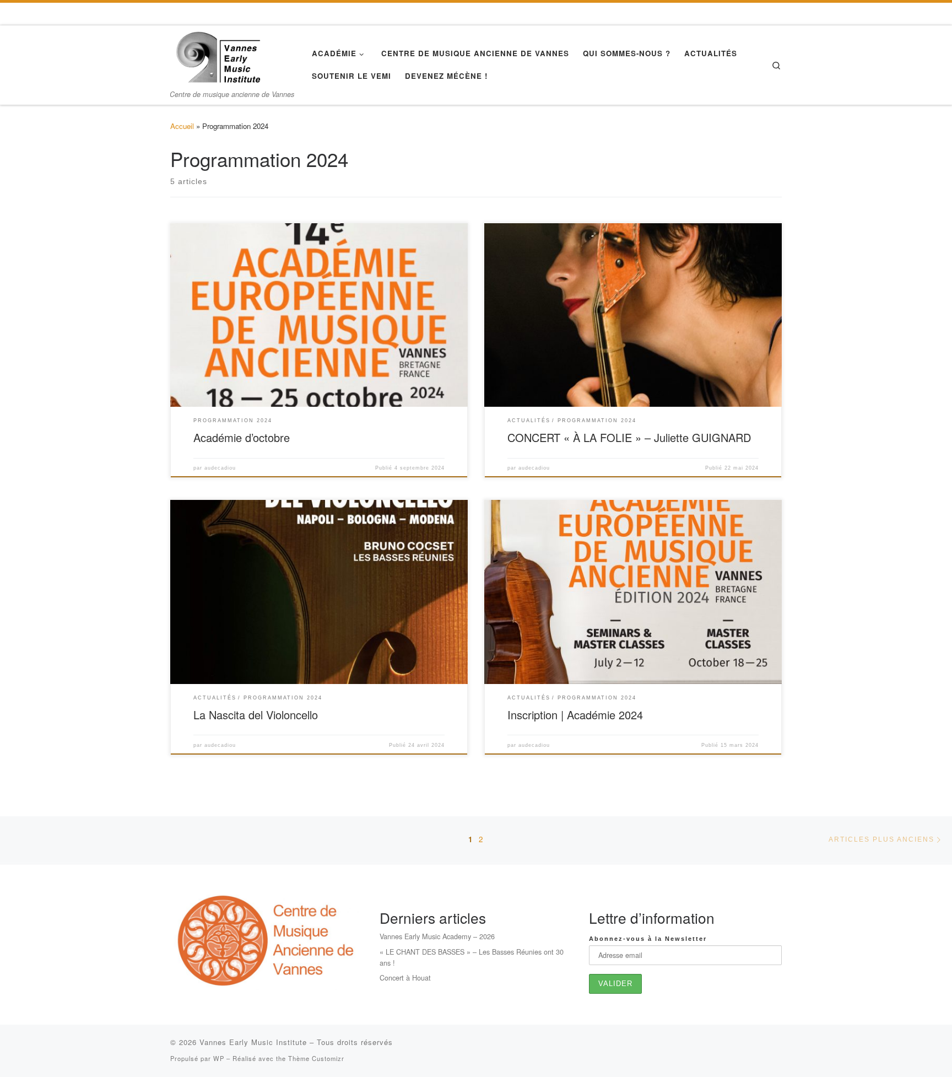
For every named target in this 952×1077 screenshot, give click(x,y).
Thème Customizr (316, 1058)
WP (218, 1058)
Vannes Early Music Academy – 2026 (437, 936)
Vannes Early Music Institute (253, 1042)
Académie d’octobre (241, 437)
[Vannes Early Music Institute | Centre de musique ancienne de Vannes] (217, 55)
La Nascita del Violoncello (255, 715)
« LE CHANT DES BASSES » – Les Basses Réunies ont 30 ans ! (472, 957)
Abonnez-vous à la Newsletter (648, 938)
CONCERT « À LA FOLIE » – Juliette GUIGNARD (629, 437)
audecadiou (220, 468)
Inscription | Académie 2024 (575, 715)
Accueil (182, 126)
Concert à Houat (405, 977)
